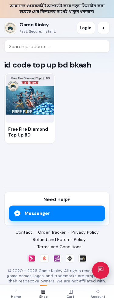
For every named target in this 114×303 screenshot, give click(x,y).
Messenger (37, 213)
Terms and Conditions (59, 246)
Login (86, 28)
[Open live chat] (100, 270)
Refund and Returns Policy (59, 239)
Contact (24, 232)
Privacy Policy (85, 232)
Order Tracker (52, 232)
